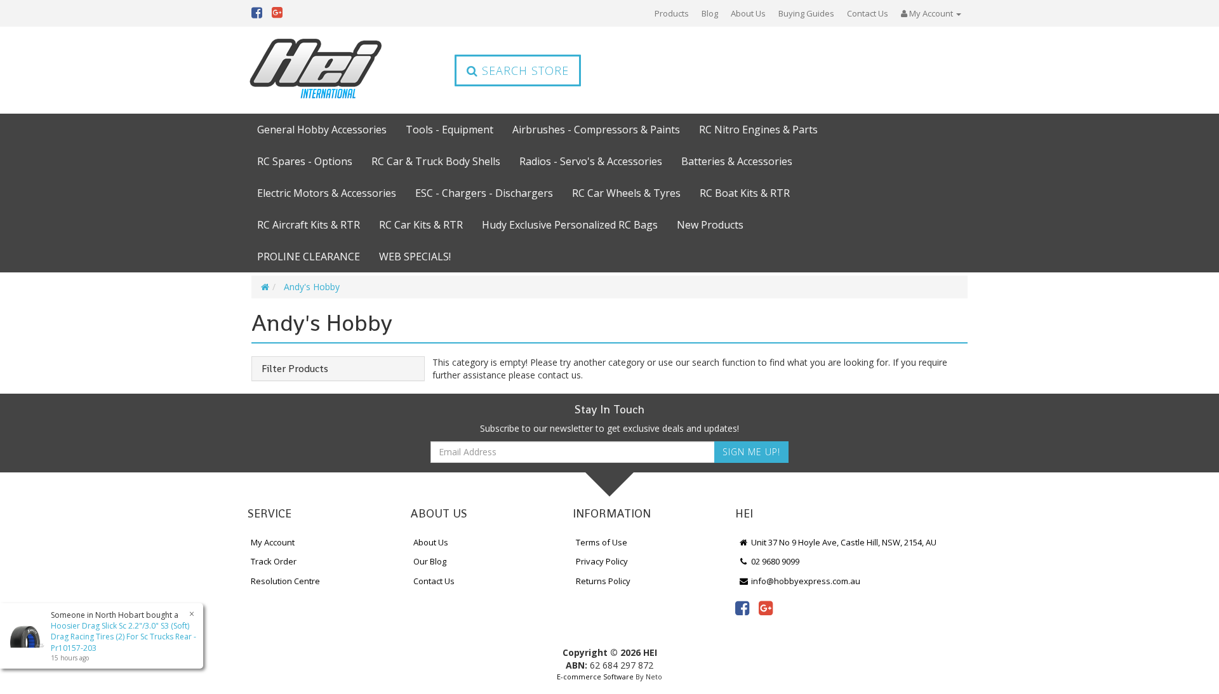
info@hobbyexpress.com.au (804, 581)
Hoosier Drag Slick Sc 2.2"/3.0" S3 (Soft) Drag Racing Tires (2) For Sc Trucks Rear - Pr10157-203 (123, 636)
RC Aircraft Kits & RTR (308, 225)
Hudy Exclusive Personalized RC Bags (570, 225)
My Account (273, 542)
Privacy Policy (602, 561)
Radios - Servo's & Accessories (590, 161)
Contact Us (867, 13)
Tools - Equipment (449, 130)
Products (672, 13)
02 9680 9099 (774, 561)
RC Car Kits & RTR (421, 225)
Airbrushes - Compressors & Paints (596, 130)
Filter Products (295, 369)
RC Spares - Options (304, 161)
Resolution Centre (285, 581)
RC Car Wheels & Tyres (626, 193)
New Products (710, 225)
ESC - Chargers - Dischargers (484, 193)
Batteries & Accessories (736, 161)
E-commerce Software (595, 676)
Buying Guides (806, 13)
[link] (742, 607)
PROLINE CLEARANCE (308, 257)
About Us (748, 13)
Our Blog (429, 561)
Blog (710, 13)
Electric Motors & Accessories (326, 193)
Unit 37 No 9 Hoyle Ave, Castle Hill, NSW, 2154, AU (842, 542)
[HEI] (316, 70)
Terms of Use (601, 542)
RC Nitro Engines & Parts (758, 130)
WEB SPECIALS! (415, 257)
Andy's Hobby (312, 287)
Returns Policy (603, 581)
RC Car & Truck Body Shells (435, 161)
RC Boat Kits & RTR (745, 193)
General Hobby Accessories (322, 130)
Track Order (273, 561)
